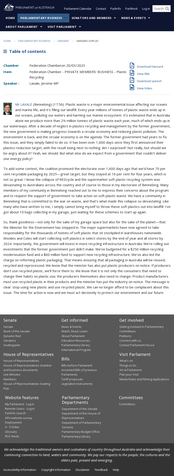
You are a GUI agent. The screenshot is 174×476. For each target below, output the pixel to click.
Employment (13, 422)
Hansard (63, 41)
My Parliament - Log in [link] (19, 404)
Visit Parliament (62, 27)
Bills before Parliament (76, 365)
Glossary (11, 432)
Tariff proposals (72, 379)
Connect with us (130, 340)
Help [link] (116, 470)
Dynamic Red (12, 336)
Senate (8, 327)
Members (10, 379)
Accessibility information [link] (19, 470)
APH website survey (18, 418)
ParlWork (131, 9)
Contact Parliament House (137, 345)
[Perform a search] (167, 8)
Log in (146, 9)
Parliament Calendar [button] (78, 9)
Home (10, 18)
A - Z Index (12, 427)
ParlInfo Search (15, 413)
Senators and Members (91, 18)
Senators (9, 340)
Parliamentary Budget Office (81, 432)
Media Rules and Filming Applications (144, 379)
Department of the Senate (79, 409)
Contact (101, 9)
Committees (127, 404)
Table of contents (26, 51)
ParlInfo (115, 9)
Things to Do (127, 365)
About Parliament (22, 27)
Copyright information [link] (56, 470)
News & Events (133, 18)
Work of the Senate (16, 331)
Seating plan (11, 345)
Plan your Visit (128, 374)
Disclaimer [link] (83, 470)
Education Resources (75, 340)
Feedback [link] (101, 470)
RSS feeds (12, 436)
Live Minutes (11, 374)
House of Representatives (21, 361)
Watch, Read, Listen (74, 331)
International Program (76, 350)
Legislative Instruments (77, 384)
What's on (126, 361)
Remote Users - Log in (20, 409)
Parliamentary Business (41, 18)
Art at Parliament (130, 370)
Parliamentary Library (75, 345)
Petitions (125, 336)
